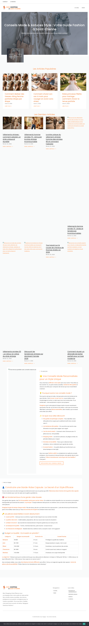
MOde (15, 55)
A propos (71, 598)
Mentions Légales (73, 594)
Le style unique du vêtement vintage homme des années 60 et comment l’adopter (54, 139)
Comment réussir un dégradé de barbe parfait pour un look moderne (75, 355)
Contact (5, 1)
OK (84, 623)
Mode (83, 7)
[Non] (87, 624)
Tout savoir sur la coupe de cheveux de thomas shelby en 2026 (55, 248)
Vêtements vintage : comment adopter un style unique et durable (12, 138)
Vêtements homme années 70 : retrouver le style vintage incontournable (33, 138)
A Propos (13, 1)
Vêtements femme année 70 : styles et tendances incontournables (75, 229)
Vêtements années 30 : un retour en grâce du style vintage (12, 353)
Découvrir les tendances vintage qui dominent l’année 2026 (33, 355)
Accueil (77, 7)
